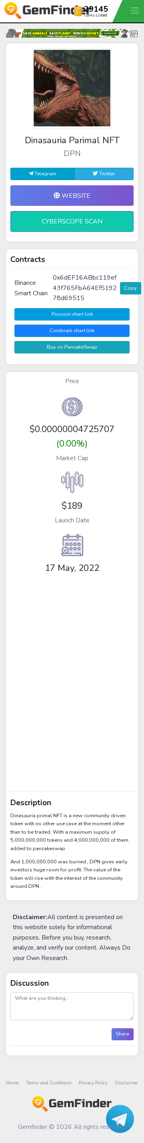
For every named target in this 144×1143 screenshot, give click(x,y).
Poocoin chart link (72, 314)
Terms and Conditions (49, 1083)
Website (75, 195)
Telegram (44, 173)
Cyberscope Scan (72, 221)
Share (122, 1033)
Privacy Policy (93, 1083)
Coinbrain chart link (72, 330)
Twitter (106, 173)
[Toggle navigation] (135, 10)
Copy (130, 288)
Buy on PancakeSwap (72, 347)
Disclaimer (126, 1083)
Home (12, 1083)
